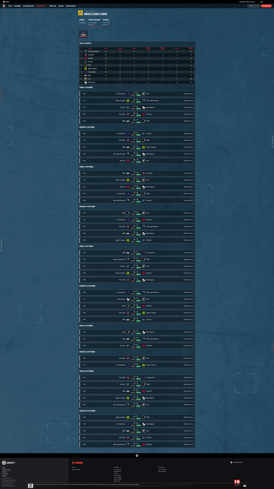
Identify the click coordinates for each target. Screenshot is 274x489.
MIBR (89, 75)
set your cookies (135, 484)
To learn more (127, 484)
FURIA (89, 65)
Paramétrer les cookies (8, 486)
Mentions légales (6, 484)
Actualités (5, 473)
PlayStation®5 (117, 475)
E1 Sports (90, 61)
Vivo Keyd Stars (92, 72)
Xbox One (116, 473)
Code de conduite (162, 471)
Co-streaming (265, 2)
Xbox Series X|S (117, 471)
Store (3, 467)
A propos (4, 471)
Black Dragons (91, 82)
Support (4, 475)
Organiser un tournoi (254, 2)
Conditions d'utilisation (8, 482)
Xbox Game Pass (117, 469)
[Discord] (137, 455)
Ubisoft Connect (6, 469)
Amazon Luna (117, 480)
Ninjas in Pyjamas (92, 68)
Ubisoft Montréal (76, 469)
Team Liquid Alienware (93, 51)
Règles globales (162, 469)
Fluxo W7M (91, 55)
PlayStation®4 (117, 477)
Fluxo (89, 79)
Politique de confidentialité (9, 480)
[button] (137, 94)
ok (244, 485)
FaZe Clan (90, 58)
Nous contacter (6, 478)
